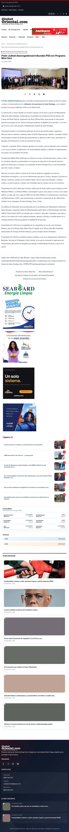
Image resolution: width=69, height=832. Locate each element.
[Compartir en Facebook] (25, 94)
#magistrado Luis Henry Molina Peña (25, 271)
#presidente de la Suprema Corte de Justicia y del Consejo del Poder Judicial (34, 275)
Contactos (21, 10)
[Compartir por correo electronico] (44, 94)
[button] (34, 78)
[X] (60, 13)
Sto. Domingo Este (14, 29)
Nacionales (46, 29)
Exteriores (30, 37)
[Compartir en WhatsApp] (39, 94)
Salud (37, 37)
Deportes (4, 37)
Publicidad (4, 10)
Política (32, 29)
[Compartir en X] (30, 94)
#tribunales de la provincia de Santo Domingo (34, 279)
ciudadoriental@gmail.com (11, 784)
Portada (4, 29)
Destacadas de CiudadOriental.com (17, 44)
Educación (22, 37)
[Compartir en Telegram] (34, 94)
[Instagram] (63, 13)
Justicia (39, 29)
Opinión (25, 29)
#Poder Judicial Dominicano (46, 271)
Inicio (3, 44)
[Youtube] (66, 13)
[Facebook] (58, 13)
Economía (12, 37)
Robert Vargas (13, 10)
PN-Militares (57, 29)
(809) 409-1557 (8, 777)
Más (43, 37)
